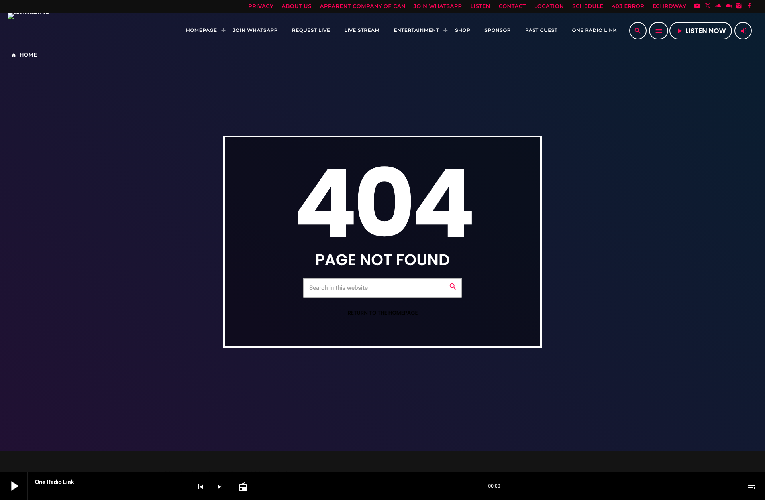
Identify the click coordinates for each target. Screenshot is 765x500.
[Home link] (29, 31)
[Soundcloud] (718, 6)
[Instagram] (739, 6)
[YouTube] (697, 6)
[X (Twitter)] (707, 6)
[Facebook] (749, 6)
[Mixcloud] (729, 6)
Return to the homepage (382, 313)
